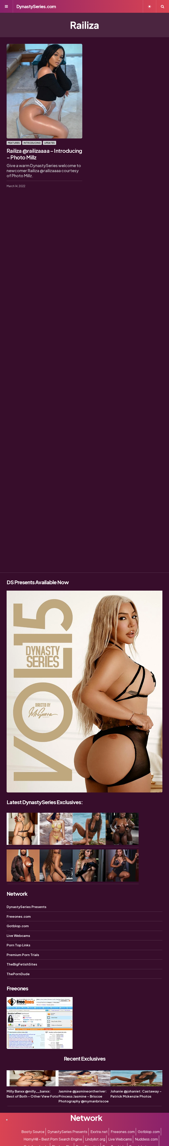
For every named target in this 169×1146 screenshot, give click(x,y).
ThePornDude (18, 974)
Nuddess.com (146, 1139)
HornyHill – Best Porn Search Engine (53, 1139)
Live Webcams (18, 935)
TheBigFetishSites (22, 964)
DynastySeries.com (36, 6)
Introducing (32, 143)
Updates (49, 143)
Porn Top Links (18, 945)
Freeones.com (19, 916)
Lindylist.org (95, 1139)
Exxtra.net (99, 1131)
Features (14, 143)
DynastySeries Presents (26, 907)
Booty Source (32, 1131)
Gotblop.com (18, 926)
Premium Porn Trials (23, 955)
